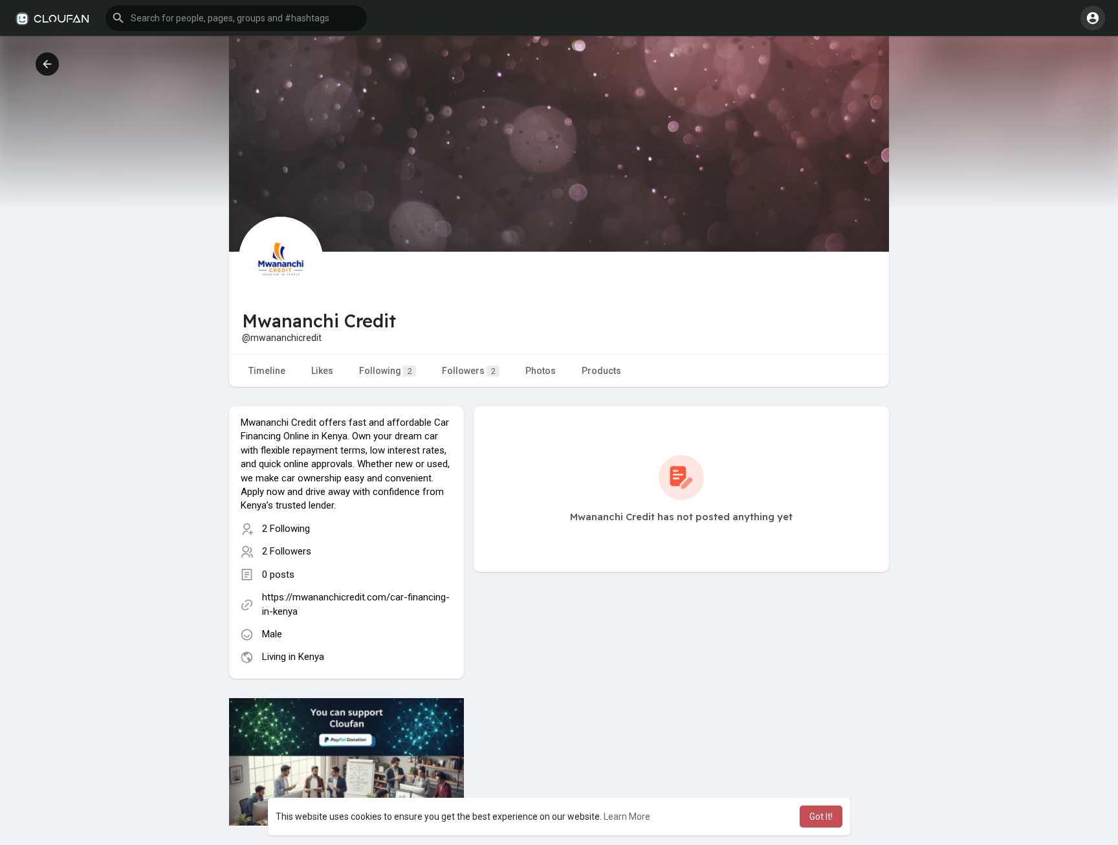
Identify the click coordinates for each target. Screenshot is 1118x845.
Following (385, 371)
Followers (469, 371)
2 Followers (286, 551)
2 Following (286, 528)
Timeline (266, 371)
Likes (322, 371)
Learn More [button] (627, 816)
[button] (236, 18)
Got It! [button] (821, 816)
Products (601, 371)
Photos (540, 371)
